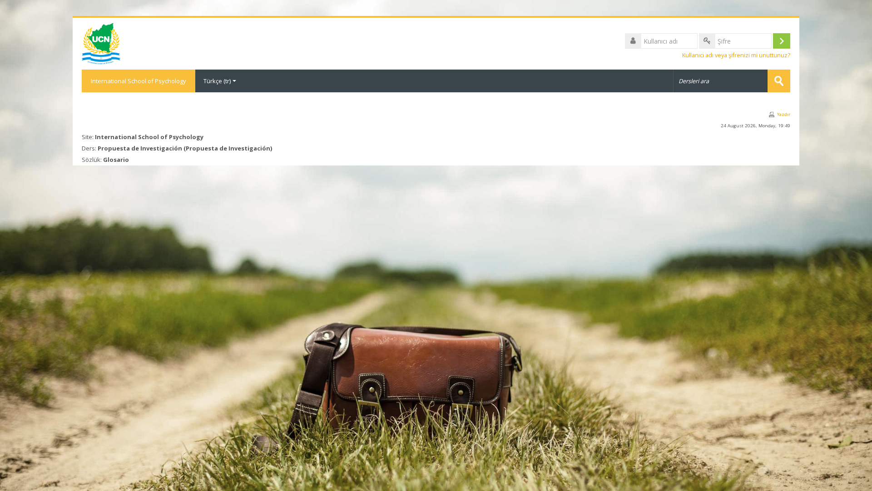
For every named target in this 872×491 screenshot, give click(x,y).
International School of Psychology (138, 81)
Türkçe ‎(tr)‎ (217, 81)
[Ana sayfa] (101, 43)
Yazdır (783, 114)
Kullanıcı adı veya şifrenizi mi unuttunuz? (736, 55)
